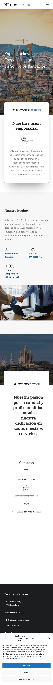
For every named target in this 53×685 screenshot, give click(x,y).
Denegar (26, 672)
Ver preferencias (26, 679)
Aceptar (26, 665)
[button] (49, 638)
